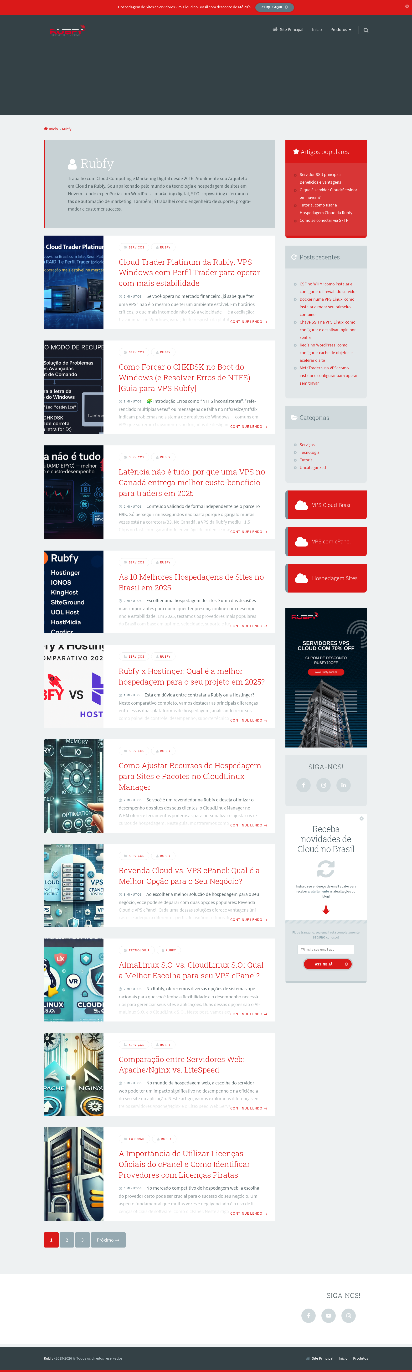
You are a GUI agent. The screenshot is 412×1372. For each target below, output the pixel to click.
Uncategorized (313, 467)
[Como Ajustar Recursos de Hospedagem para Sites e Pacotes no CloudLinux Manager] (73, 786)
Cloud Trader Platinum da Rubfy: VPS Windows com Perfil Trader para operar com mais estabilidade (189, 272)
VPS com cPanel (331, 541)
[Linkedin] (343, 785)
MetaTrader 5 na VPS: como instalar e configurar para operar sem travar (329, 375)
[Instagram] (323, 785)
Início (317, 29)
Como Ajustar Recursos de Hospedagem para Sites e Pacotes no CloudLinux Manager (190, 776)
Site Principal (292, 29)
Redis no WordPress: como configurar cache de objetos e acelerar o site (326, 352)
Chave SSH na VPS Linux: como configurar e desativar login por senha (328, 330)
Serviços (136, 247)
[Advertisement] (206, 81)
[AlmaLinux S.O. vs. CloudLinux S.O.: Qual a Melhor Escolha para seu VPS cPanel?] (73, 980)
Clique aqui (272, 7)
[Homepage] (68, 30)
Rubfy (48, 1358)
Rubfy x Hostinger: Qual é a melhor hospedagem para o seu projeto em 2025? (192, 676)
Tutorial (137, 1139)
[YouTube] (328, 1316)
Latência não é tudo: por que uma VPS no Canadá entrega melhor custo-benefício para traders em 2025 (192, 482)
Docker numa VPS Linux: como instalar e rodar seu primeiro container (327, 307)
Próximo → (108, 1240)
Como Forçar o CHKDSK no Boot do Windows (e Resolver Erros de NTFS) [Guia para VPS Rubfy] (184, 377)
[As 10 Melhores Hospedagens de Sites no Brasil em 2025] (73, 592)
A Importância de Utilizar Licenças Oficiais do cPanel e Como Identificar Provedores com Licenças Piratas (184, 1164)
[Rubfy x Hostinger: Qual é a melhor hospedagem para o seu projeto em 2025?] (73, 686)
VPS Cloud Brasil (332, 505)
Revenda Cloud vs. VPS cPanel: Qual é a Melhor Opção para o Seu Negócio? (189, 875)
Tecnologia (139, 950)
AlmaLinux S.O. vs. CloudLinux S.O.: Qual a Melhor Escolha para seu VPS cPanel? (191, 969)
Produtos (360, 1358)
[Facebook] (303, 785)
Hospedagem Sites (334, 578)
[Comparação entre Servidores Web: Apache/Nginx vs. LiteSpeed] (73, 1074)
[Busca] (361, 24)
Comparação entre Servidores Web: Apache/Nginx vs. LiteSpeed (181, 1064)
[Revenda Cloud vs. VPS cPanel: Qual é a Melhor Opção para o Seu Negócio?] (73, 885)
